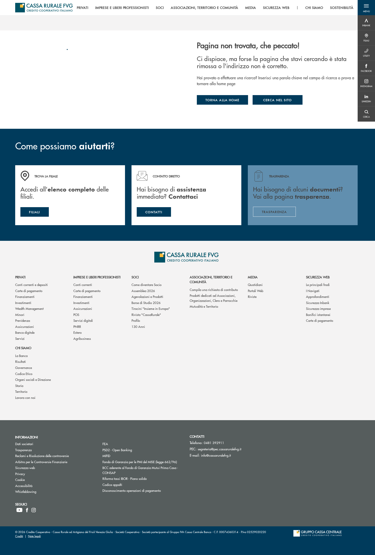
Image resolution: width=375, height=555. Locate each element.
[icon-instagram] (33, 510)
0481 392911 (214, 442)
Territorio (21, 391)
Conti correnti (82, 284)
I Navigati (312, 290)
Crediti (19, 536)
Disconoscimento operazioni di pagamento (142, 490)
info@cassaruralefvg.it (216, 455)
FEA (121, 443)
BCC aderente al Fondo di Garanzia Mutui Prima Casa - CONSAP (140, 470)
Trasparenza (39, 450)
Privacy (36, 473)
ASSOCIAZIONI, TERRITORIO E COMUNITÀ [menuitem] (204, 8)
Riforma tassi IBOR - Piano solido (140, 478)
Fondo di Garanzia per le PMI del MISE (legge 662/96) (142, 461)
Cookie (36, 479)
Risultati (20, 361)
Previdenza (22, 320)
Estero (77, 332)
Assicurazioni (24, 326)
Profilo (136, 320)
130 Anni (138, 326)
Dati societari (40, 443)
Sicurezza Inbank (317, 302)
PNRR (77, 326)
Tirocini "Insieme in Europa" (151, 308)
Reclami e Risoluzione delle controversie (55, 455)
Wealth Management (29, 308)
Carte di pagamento (28, 290)
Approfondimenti (317, 296)
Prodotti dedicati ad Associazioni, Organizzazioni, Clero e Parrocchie (213, 298)
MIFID (122, 455)
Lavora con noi (25, 397)
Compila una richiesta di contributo (214, 289)
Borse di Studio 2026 (146, 302)
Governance (23, 367)
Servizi (20, 338)
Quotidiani (255, 284)
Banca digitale (25, 332)
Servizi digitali (83, 320)
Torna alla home (222, 100)
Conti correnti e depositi (31, 284)
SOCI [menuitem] (160, 8)
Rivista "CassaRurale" (146, 314)
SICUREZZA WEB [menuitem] (276, 8)
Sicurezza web (318, 277)
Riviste (252, 296)
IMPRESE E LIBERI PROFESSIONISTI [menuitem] (122, 8)
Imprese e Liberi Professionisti (96, 277)
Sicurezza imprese (318, 308)
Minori (19, 314)
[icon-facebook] (27, 510)
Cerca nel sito (277, 100)
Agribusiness (82, 338)
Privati (20, 277)
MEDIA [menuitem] (250, 8)
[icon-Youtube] (19, 510)
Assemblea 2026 (143, 290)
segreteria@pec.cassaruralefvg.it (219, 449)
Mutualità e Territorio (204, 306)
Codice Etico (23, 373)
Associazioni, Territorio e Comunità (211, 279)
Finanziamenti (25, 296)
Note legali (34, 536)
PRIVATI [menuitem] (82, 8)
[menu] (215, 7)
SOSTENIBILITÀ (341, 8)
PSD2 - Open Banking (133, 450)
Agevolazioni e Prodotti (147, 296)
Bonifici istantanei (318, 314)
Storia (19, 385)
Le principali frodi (318, 284)
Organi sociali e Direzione (33, 379)
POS (76, 314)
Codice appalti (128, 484)
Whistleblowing (42, 491)
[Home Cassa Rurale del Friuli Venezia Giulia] (44, 7)
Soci (135, 277)
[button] (366, 7)
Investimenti (23, 302)
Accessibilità (40, 485)
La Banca (21, 355)
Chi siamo (23, 347)
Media (253, 277)
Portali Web (255, 290)
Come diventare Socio (146, 284)
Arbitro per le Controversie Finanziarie (55, 461)
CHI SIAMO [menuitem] (314, 8)
